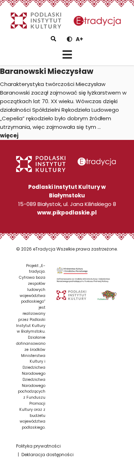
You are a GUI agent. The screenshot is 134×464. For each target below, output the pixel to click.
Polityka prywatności (38, 446)
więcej (9, 135)
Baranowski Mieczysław (46, 71)
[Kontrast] (69, 39)
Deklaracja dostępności (47, 455)
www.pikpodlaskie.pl (67, 212)
